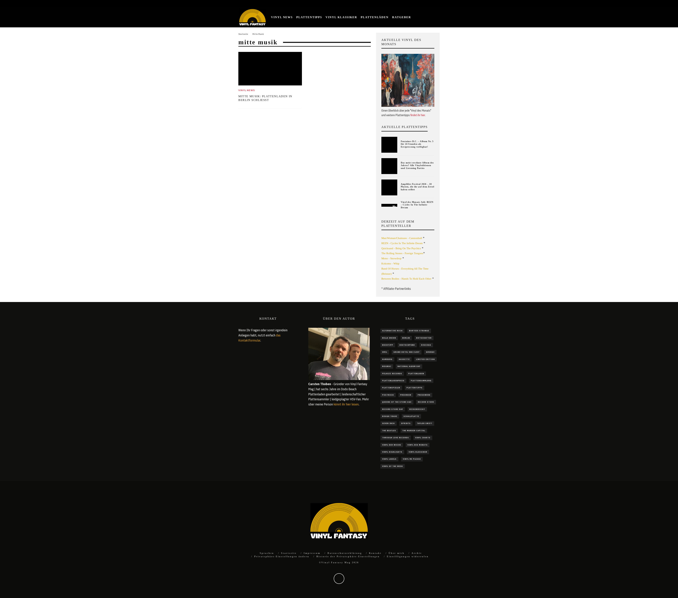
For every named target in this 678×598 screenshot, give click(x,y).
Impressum (312, 553)
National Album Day (409, 366)
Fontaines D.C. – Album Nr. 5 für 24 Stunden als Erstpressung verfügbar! (417, 144)
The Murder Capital (413, 431)
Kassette (404, 359)
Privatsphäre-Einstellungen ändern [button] (281, 556)
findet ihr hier (417, 115)
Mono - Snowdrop (391, 258)
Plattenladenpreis (393, 381)
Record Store (426, 402)
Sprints (406, 423)
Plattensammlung (421, 381)
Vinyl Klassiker (341, 17)
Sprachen (267, 553)
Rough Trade (389, 416)
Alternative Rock (392, 331)
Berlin (406, 338)
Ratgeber (401, 17)
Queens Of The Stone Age (397, 402)
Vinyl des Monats (418, 445)
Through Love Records (395, 438)
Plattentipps (309, 17)
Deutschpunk (407, 345)
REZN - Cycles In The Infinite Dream (402, 243)
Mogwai (386, 366)
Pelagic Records (392, 374)
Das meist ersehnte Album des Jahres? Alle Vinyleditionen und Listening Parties (417, 165)
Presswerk (424, 395)
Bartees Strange (419, 331)
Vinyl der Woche (391, 445)
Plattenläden (375, 17)
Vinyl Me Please (412, 459)
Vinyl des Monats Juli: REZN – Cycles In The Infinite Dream (417, 205)
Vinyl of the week (392, 466)
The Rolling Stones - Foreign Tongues (402, 253)
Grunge (430, 352)
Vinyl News (282, 17)
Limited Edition (425, 359)
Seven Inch (388, 423)
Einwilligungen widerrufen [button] (408, 556)
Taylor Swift (424, 423)
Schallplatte (411, 416)
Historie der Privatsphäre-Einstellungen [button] (348, 556)
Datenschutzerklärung (345, 553)
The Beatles (389, 431)
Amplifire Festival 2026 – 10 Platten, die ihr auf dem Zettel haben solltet (417, 187)
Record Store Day (392, 409)
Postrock (388, 395)
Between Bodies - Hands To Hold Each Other (406, 278)
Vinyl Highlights (392, 452)
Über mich (397, 553)
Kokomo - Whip (390, 263)
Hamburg (387, 359)
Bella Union (389, 338)
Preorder (405, 395)
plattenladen (416, 374)
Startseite (289, 553)
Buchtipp (387, 345)
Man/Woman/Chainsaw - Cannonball (401, 238)
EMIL (384, 352)
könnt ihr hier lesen (346, 404)
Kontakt (375, 553)
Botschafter (424, 338)
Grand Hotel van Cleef (407, 352)
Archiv (417, 553)
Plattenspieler (391, 388)
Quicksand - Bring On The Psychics (401, 248)
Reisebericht (417, 409)
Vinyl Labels (389, 459)
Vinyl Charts (422, 438)
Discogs (426, 345)
